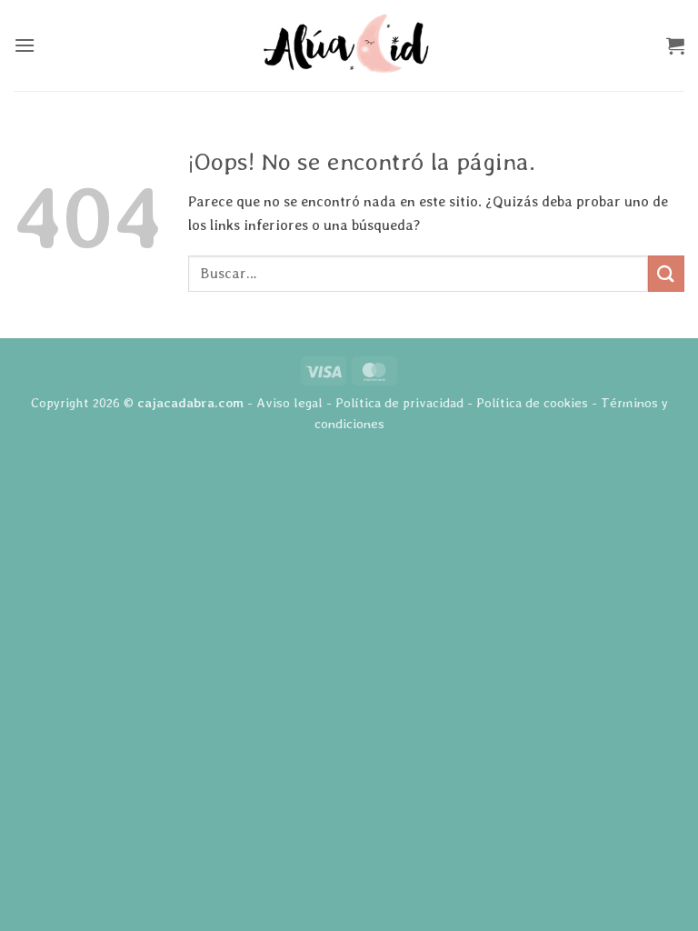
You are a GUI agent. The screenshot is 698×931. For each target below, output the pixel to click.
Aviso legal (289, 402)
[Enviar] (666, 273)
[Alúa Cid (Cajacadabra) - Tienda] (349, 45)
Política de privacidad (399, 402)
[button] (24, 45)
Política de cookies (532, 402)
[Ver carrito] (675, 45)
